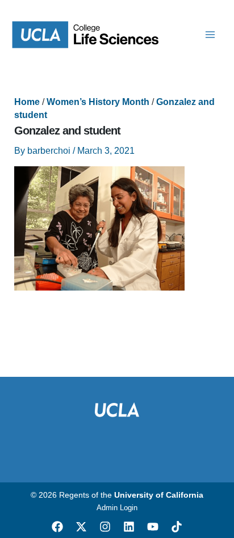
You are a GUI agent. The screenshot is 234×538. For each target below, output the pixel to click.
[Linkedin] (129, 526)
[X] (81, 526)
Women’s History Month (98, 102)
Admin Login (117, 507)
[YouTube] (152, 526)
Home (27, 102)
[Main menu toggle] (210, 34)
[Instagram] (105, 526)
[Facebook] (57, 526)
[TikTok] (176, 526)
